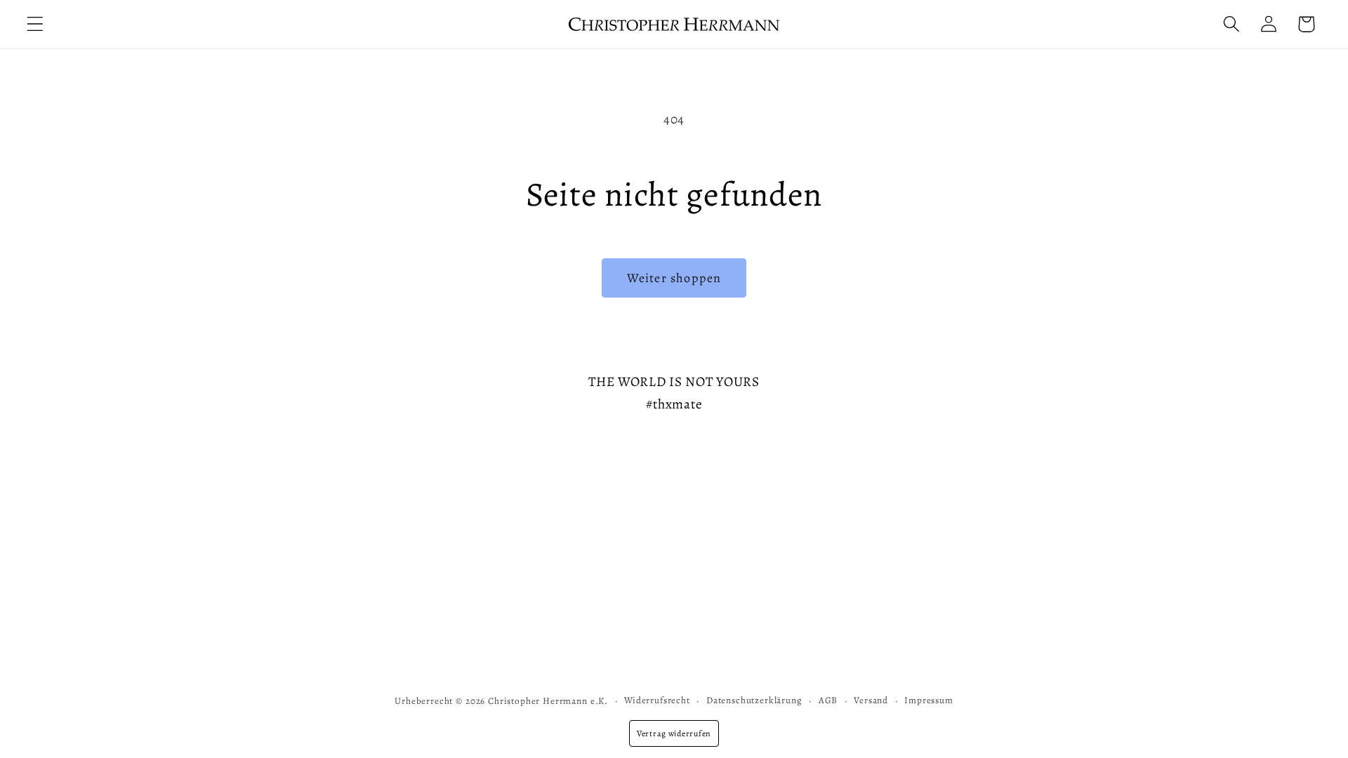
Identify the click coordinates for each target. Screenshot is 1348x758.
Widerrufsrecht (657, 700)
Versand (871, 700)
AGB (828, 700)
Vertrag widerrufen (674, 733)
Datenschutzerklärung (754, 700)
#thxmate (674, 403)
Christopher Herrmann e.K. (548, 701)
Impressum (928, 700)
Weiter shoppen (674, 278)
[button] (35, 24)
